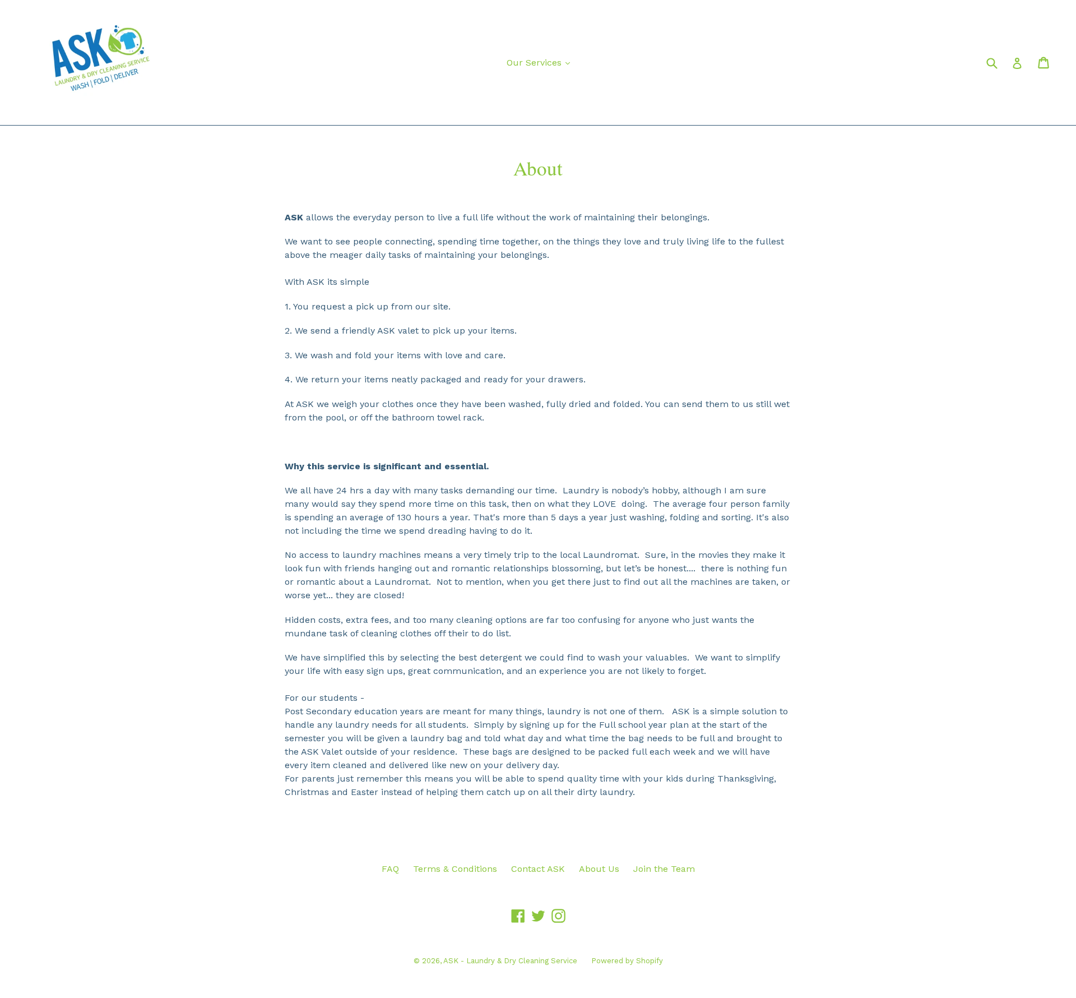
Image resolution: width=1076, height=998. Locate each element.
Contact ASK (538, 868)
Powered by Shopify (627, 961)
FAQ (390, 868)
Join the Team (664, 868)
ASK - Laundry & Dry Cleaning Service (510, 961)
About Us (599, 868)
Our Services (541, 62)
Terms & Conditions (455, 868)
